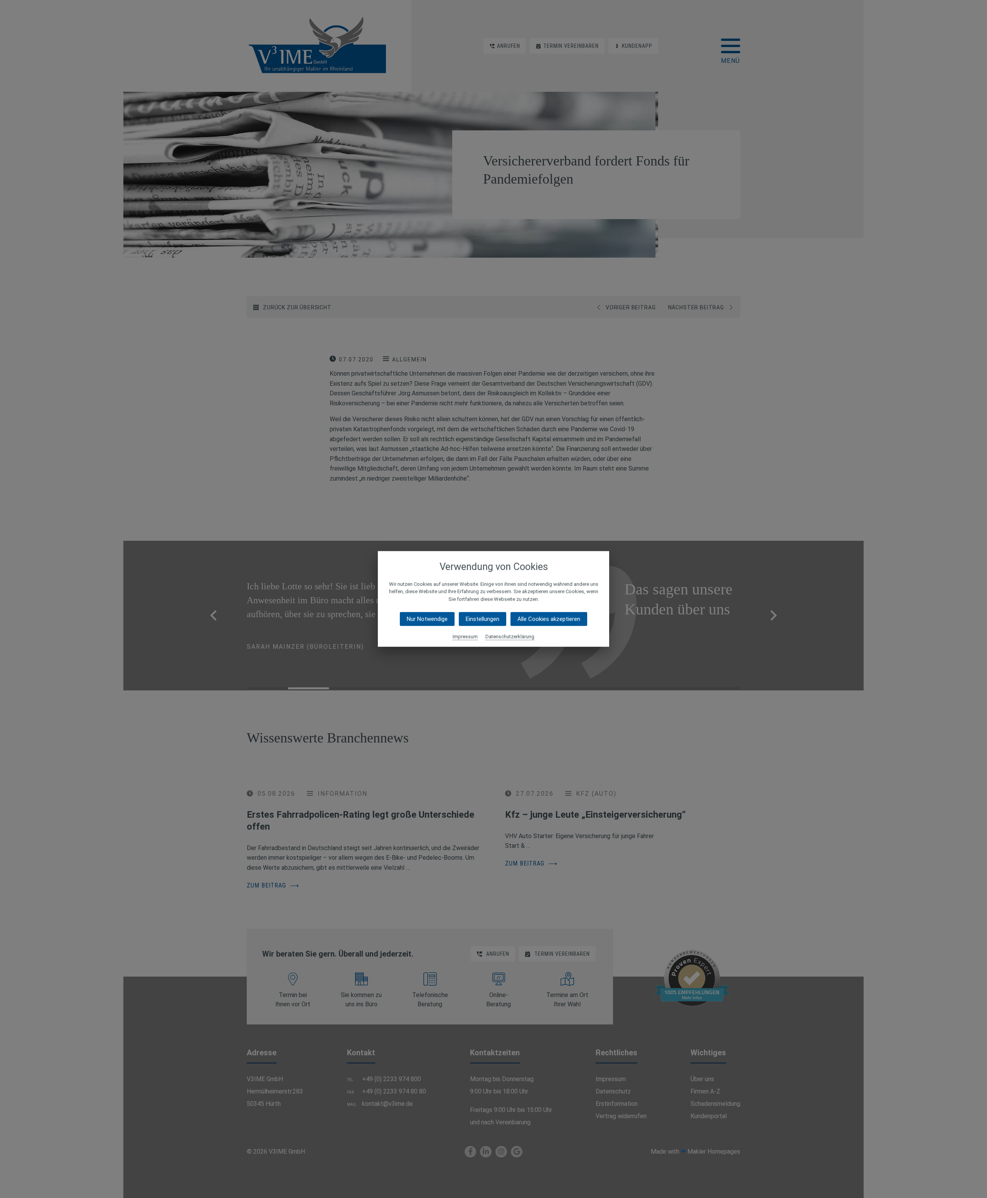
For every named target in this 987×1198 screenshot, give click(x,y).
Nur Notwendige (427, 619)
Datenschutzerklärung (509, 636)
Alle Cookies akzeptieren (548, 619)
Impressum (465, 636)
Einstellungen (482, 619)
